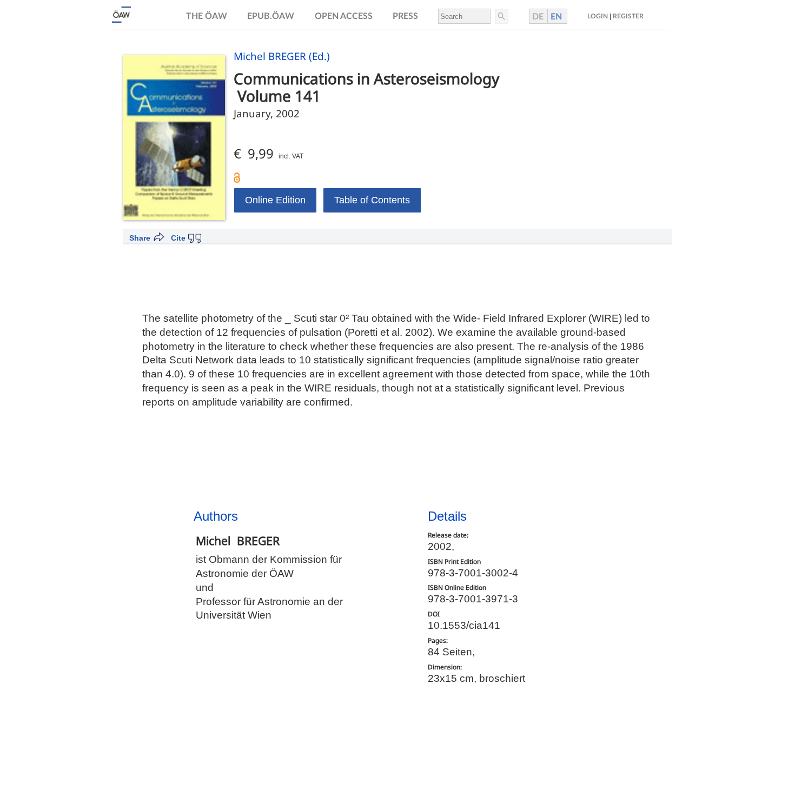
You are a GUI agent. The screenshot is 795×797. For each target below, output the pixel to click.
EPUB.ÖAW (270, 16)
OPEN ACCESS (344, 16)
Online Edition (275, 200)
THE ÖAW (206, 16)
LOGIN (597, 16)
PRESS (405, 16)
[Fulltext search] (500, 16)
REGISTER (628, 16)
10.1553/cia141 (464, 625)
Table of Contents (372, 200)
